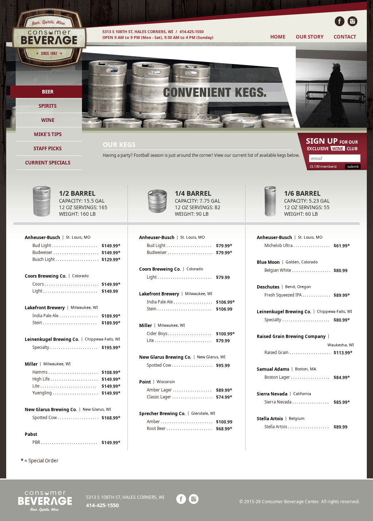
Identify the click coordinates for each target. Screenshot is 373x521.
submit (353, 166)
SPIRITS (47, 106)
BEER (48, 91)
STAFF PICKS (48, 148)
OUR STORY (309, 36)
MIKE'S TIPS (48, 134)
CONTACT (345, 36)
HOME (277, 36)
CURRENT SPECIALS (47, 162)
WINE (47, 120)
